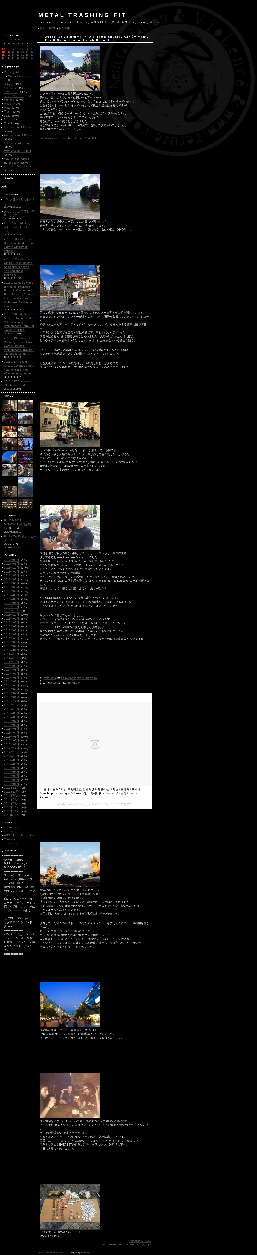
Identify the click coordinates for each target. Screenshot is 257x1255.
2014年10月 (11, 661)
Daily (7, 115)
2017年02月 (11, 559)
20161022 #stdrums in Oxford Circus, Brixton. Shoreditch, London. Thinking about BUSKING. (18, 266)
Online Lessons (18, 76)
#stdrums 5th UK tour (17, 166)
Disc (6, 119)
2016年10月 (11, 567)
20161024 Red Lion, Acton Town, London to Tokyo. (18, 227)
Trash (7, 111)
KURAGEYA (86, 1252)
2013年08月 (11, 717)
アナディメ (11, 91)
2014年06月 (11, 677)
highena (9, 99)
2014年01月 (11, 697)
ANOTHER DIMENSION (19, 835)
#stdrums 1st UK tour (17, 127)
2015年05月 (11, 634)
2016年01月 (11, 602)
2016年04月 (11, 591)
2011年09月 (11, 799)
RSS (52, 28)
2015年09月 (11, 618)
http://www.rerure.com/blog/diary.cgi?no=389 (68, 138)
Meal (7, 107)
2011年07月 (11, 807)
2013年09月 (11, 713)
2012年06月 (11, 764)
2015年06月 (11, 630)
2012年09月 (11, 760)
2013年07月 (11, 720)
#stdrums (50, 677)
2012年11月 (11, 752)
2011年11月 (11, 791)
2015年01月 (11, 650)
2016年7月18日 (76, 683)
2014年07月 (11, 673)
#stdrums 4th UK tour (17, 150)
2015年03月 (11, 642)
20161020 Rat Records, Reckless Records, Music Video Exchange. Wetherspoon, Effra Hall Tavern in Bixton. (20, 322)
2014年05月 (11, 681)
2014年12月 (11, 654)
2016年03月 (11, 595)
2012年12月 (11, 748)
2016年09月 (11, 571)
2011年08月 (11, 803)
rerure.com (11, 827)
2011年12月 (11, 787)
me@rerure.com (14, 910)
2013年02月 (11, 740)
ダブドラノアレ (14, 95)
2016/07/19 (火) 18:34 (140, 1241)
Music (7, 103)
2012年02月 (11, 779)
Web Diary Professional (56, 1252)
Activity (8, 84)
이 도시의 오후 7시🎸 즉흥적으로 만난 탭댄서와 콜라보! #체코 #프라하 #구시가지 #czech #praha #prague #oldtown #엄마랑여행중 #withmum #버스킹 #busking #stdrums (91, 793)
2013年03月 (11, 736)
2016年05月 (11, 587)
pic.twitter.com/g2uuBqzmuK (79, 677)
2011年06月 (11, 811)
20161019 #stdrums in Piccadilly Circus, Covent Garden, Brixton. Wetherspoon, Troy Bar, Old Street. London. (19, 345)
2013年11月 (11, 705)
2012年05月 (11, 767)
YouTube (9, 839)
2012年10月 (11, 756)
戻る (42, 28)
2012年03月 (11, 775)
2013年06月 (11, 724)
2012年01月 (11, 783)
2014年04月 (11, 685)
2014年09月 (11, 665)
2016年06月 (11, 583)
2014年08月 (11, 669)
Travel (8, 123)
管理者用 (64, 28)
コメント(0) (145, 1245)
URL (105, 1245)
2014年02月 (11, 693)
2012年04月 (11, 771)
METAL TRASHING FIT (82, 15)
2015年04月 (11, 638)
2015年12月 (11, 606)
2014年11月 (11, 658)
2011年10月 (11, 795)
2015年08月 (11, 622)
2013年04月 (11, 732)
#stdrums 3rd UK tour (17, 143)
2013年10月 (11, 709)
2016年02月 (11, 599)
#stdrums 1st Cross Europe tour (123, 1245)
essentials (10, 843)
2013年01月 (11, 744)
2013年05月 (11, 728)
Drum (7, 72)
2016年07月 (11, 579)
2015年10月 (11, 614)
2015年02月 (11, 646)
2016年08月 (11, 575)
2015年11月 (11, 610)
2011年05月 (11, 815)
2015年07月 (11, 626)
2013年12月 (11, 701)
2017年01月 (11, 563)
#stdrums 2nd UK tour (18, 135)
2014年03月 (11, 689)
